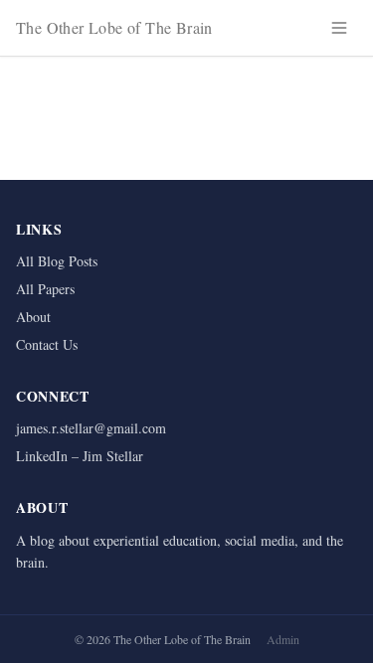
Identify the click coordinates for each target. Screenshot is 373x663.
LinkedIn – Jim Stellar (79, 455)
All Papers (45, 288)
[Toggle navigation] (339, 28)
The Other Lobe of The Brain (114, 27)
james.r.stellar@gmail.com (91, 427)
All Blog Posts (56, 260)
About (33, 316)
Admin (283, 639)
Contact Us (47, 344)
